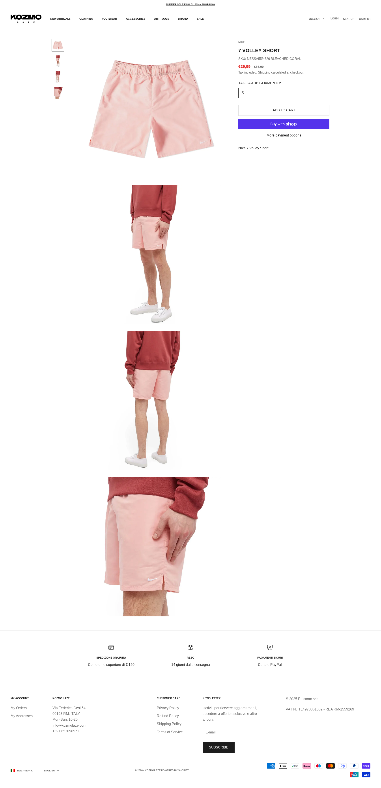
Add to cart (284, 110)
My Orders (19, 708)
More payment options (284, 135)
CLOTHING (86, 18)
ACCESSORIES (135, 18)
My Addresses (22, 716)
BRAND (183, 18)
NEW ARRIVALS (60, 18)
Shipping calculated (272, 72)
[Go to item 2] (58, 61)
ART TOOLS (161, 18)
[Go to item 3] (58, 77)
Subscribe (218, 747)
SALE (200, 18)
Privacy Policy (168, 708)
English (314, 18)
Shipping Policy (169, 724)
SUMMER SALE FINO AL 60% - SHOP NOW (190, 4)
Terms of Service (170, 732)
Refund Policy (168, 716)
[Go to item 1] (58, 45)
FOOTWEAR (109, 18)
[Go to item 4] (58, 93)
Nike (241, 42)
